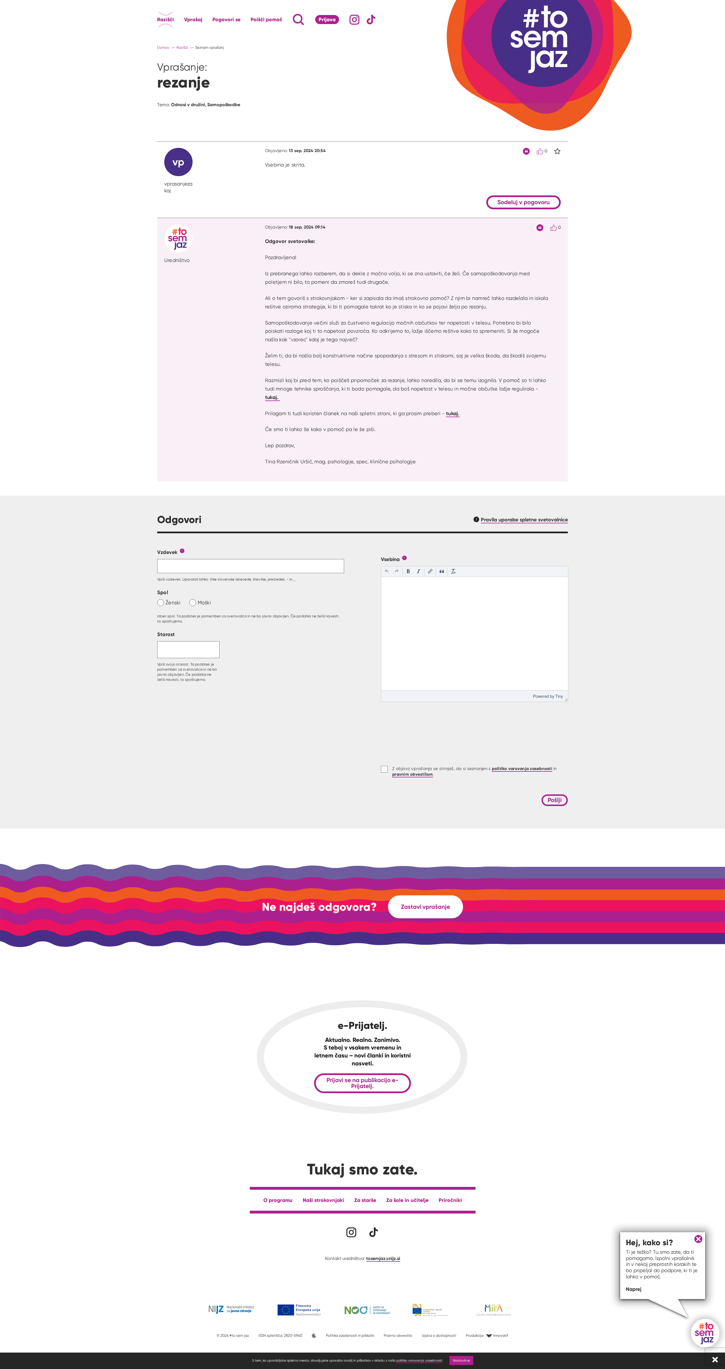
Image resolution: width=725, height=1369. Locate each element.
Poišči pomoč (266, 19)
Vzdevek (167, 552)
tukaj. (272, 397)
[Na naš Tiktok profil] (371, 20)
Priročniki (450, 1200)
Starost (166, 634)
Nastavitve (461, 1360)
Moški (204, 602)
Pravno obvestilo (398, 1335)
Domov (163, 47)
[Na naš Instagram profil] (354, 20)
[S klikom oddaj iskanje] (288, 19)
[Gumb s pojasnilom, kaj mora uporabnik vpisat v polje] (182, 550)
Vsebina (390, 559)
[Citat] (526, 151)
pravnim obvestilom (412, 774)
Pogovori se (226, 19)
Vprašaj (193, 19)
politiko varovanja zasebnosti (419, 1360)
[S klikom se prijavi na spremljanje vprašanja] (557, 151)
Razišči (165, 19)
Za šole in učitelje (407, 1200)
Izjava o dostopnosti (439, 1335)
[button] (386, 572)
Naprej (633, 1289)
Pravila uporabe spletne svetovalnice (524, 519)
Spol (162, 592)
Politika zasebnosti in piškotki (350, 1335)
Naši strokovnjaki (323, 1200)
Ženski (173, 602)
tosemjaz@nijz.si (383, 1258)
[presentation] (386, 572)
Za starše (365, 1200)
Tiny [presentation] (559, 696)
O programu (278, 1200)
